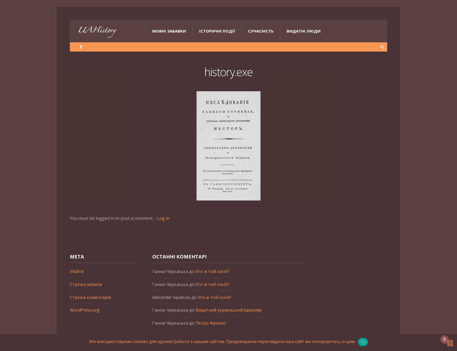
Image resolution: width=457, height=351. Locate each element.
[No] (450, 343)
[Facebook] (81, 47)
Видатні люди (304, 31)
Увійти (77, 271)
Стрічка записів (86, 284)
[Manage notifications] (444, 339)
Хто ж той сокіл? (212, 271)
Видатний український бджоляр (228, 310)
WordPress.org (85, 310)
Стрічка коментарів (90, 297)
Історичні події (217, 31)
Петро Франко (210, 323)
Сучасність (260, 31)
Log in (163, 218)
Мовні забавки (169, 31)
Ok (363, 342)
